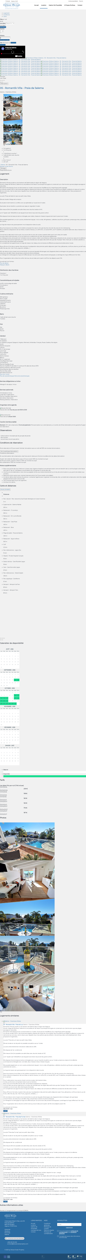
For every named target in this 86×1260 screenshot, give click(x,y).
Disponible (6, 774)
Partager (3, 168)
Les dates (2, 23)
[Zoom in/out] (4, 80)
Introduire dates (4, 40)
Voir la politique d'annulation (9, 451)
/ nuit (11, 1109)
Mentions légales (49, 1230)
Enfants (2, 35)
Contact (80, 5)
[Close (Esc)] (0, 80)
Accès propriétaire (73, 1)
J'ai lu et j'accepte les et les (68, 1232)
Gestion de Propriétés (55, 5)
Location (43, 5)
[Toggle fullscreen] (2, 80)
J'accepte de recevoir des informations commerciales (69, 1236)
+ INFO (5, 1111)
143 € (7, 1109)
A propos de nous (69, 5)
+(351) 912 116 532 (12, 1242)
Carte (5, 16)
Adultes (2, 29)
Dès (1, 19)
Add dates (3, 27)
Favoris (81, 1)
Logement (6, 13)
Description (4, 83)
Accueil (36, 5)
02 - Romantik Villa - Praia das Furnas (14, 1117)
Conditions (6, 15)
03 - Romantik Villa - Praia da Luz (13, 1024)
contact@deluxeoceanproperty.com (17, 1244)
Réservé (6, 769)
